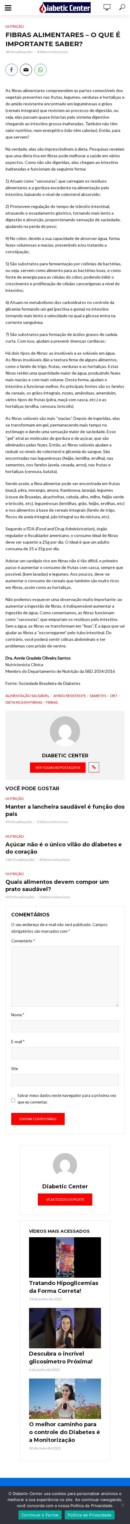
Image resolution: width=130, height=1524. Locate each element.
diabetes (98, 695)
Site (14, 1068)
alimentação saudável (27, 695)
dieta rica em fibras (23, 702)
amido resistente (69, 695)
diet (114, 695)
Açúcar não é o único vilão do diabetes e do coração (63, 848)
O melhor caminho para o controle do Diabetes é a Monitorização (64, 1432)
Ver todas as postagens (57, 767)
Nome (17, 1014)
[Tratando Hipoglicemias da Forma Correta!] (65, 1257)
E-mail (17, 1041)
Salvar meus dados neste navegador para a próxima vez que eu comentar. (67, 1098)
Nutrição (14, 26)
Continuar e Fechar (40, 1515)
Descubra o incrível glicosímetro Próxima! (61, 1357)
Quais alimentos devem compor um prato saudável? (57, 886)
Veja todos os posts (65, 1199)
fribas (52, 702)
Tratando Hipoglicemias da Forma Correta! (63, 1287)
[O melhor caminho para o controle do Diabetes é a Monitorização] (65, 1399)
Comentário (23, 940)
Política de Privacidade (90, 1515)
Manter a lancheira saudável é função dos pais (65, 810)
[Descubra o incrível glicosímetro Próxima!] (65, 1328)
